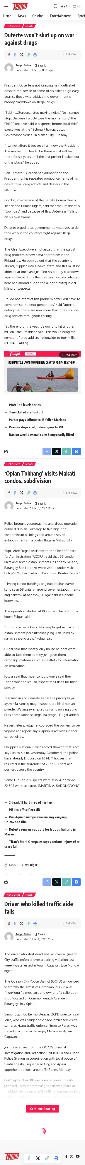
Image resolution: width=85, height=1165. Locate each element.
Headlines (13, 26)
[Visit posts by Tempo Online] (9, 67)
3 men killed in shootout (26, 412)
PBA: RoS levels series (25, 405)
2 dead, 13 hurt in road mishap (30, 802)
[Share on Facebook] (15, 54)
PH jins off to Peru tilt (24, 810)
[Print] (35, 54)
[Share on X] (22, 54)
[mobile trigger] (8, 6)
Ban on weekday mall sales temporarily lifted (41, 434)
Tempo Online (23, 65)
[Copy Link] (28, 54)
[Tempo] (20, 6)
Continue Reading (42, 1109)
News (29, 26)
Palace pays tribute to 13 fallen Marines (37, 420)
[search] (56, 6)
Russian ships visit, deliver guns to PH (36, 427)
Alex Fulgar (29, 865)
